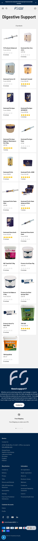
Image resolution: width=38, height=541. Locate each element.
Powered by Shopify (15, 535)
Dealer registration (26, 473)
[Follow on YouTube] (12, 517)
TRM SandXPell (7, 354)
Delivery (4, 473)
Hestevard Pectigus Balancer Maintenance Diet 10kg (9, 141)
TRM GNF (23, 323)
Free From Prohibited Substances (8, 498)
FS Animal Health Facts (27, 497)
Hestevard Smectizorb (9, 232)
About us (23, 476)
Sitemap (4, 494)
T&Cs (3, 479)
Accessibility (5, 490)
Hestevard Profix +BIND (27, 172)
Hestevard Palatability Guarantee (27, 489)
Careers (23, 494)
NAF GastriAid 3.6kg (9, 263)
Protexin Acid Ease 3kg (27, 263)
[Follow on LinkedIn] (17, 517)
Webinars (23, 482)
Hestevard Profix (8, 172)
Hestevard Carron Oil (9, 79)
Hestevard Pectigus (9, 108)
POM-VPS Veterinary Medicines (7, 486)
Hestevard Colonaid (26, 79)
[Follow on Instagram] (8, 517)
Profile (4, 511)
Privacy (4, 476)
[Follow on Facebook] (3, 517)
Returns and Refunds (8, 482)
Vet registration (25, 469)
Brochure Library (26, 479)
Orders (4, 508)
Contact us (19, 405)
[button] (3, 537)
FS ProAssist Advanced (10, 48)
